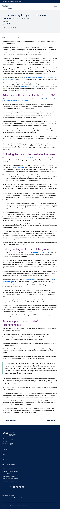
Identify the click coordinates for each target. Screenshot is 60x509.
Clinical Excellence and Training (10, 471)
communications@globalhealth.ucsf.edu (12, 498)
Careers (4, 459)
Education (4, 452)
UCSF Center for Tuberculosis (30, 87)
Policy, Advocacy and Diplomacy (10, 478)
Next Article (51, 420)
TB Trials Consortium (28, 279)
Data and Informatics (7, 473)
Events (4, 457)
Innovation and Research (8, 476)
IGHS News (6, 22)
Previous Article (10, 420)
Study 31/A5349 (28, 158)
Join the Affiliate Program (8, 464)
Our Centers (5, 461)
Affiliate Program (19, 167)
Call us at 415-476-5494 (8, 495)
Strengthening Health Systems (10, 481)
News (3, 454)
